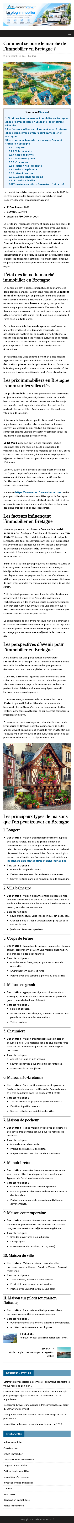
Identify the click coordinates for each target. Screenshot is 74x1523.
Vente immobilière (13, 1505)
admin (33, 56)
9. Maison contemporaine (26, 177)
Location (8, 1488)
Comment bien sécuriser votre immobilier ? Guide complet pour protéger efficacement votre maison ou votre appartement (35, 1395)
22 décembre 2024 (16, 56)
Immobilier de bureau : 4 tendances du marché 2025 (32, 1424)
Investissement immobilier (18, 1483)
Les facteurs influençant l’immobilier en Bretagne (36, 129)
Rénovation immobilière (16, 1500)
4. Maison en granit (22, 158)
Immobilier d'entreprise (16, 1477)
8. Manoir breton (21, 173)
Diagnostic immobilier (15, 1465)
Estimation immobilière (16, 1471)
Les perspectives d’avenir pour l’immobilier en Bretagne (33, 134)
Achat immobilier (12, 1442)
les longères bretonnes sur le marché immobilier (36, 861)
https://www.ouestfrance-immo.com (38, 492)
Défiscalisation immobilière (18, 1459)
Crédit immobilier (13, 1454)
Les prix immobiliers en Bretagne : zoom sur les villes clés (34, 123)
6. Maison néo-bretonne (25, 166)
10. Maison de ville (22, 180)
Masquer (43, 112)
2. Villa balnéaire (20, 151)
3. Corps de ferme (21, 155)
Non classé (9, 1494)
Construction (10, 1448)
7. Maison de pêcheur (23, 169)
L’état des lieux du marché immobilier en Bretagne (36, 118)
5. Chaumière (19, 162)
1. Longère (17, 147)
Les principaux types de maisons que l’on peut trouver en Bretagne (33, 142)
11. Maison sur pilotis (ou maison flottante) (36, 184)
